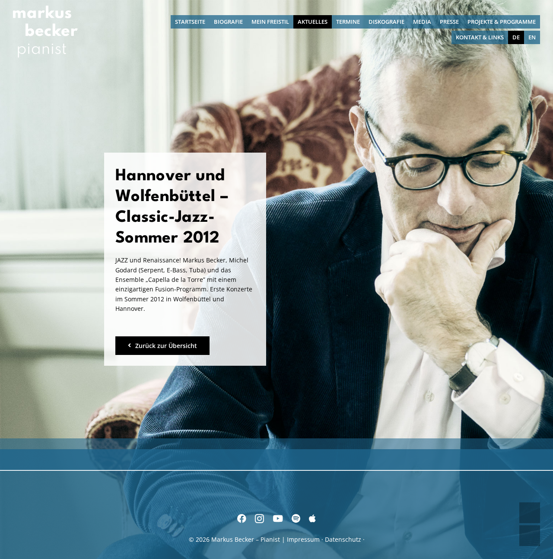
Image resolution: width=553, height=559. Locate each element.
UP (529, 512)
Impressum (303, 539)
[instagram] (259, 518)
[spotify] (296, 518)
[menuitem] (516, 37)
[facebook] (241, 518)
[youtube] (278, 518)
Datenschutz (343, 539)
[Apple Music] (312, 518)
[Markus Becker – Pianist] (45, 8)
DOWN (529, 535)
